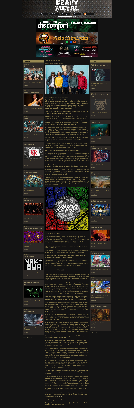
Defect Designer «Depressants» (100, 279)
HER (62, 270)
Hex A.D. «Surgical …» (97, 253)
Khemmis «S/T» (95, 122)
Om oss (76, 14)
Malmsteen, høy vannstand (31, 92)
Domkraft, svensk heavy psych (33, 228)
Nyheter (44, 14)
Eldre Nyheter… (27, 337)
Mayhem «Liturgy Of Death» (99, 306)
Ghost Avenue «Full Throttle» (99, 148)
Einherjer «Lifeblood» (97, 174)
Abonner (90, 14)
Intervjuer (65, 14)
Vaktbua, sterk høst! (29, 256)
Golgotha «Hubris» (96, 227)
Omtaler (54, 14)
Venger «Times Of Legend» (98, 201)
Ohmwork (26, 118)
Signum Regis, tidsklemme (31, 172)
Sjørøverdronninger (29, 66)
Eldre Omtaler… (94, 332)
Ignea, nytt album (29, 311)
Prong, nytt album (29, 144)
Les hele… (27, 85)
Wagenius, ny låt (28, 200)
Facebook (59, 396)
